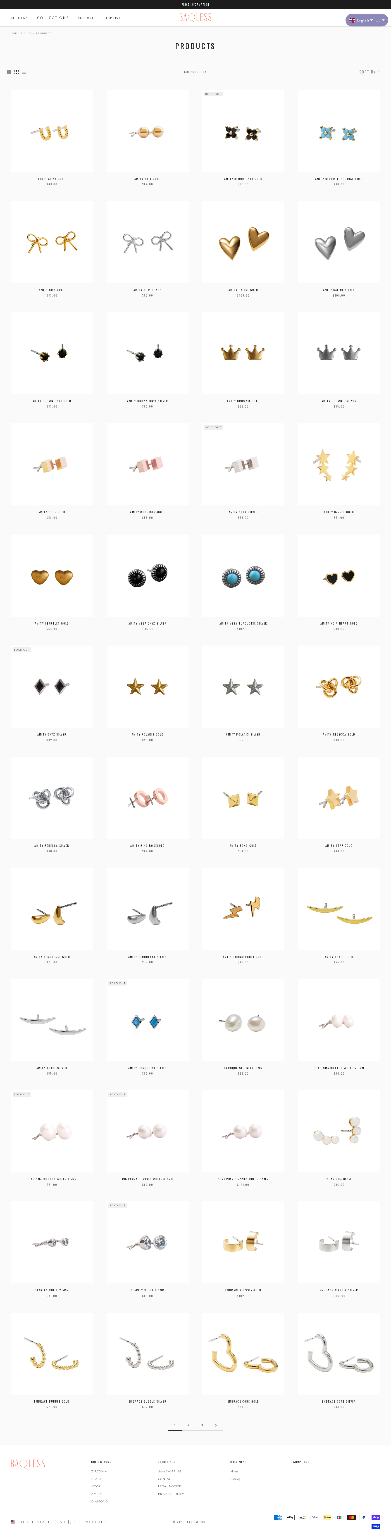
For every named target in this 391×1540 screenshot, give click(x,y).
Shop (27, 33)
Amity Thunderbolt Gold (243, 957)
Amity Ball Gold (147, 179)
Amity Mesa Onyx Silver (148, 623)
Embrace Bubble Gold (51, 1401)
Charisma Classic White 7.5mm (243, 1179)
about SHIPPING (169, 1471)
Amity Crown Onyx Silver (147, 401)
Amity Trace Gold (339, 957)
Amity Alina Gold (52, 179)
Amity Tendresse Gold (52, 957)
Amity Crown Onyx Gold (52, 401)
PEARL (96, 1478)
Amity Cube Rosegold (147, 512)
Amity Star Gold (339, 845)
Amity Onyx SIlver (52, 734)
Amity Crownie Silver (339, 401)
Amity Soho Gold (243, 845)
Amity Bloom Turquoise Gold (339, 179)
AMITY (96, 1494)
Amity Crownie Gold (243, 401)
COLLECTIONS (53, 17)
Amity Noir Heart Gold (339, 623)
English (93, 1521)
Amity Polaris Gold (148, 734)
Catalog (235, 1478)
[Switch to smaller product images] (16, 72)
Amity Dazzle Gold (339, 512)
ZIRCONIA (99, 1471)
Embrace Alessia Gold (243, 1290)
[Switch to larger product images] (9, 72)
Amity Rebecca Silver (51, 845)
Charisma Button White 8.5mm (52, 1179)
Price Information (195, 4)
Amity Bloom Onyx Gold (243, 179)
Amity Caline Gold (243, 290)
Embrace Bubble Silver (147, 1401)
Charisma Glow (339, 1179)
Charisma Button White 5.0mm (339, 1068)
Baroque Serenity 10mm (243, 1068)
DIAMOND (99, 1501)
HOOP (96, 1486)
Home (15, 33)
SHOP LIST (111, 18)
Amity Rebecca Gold (339, 734)
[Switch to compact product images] (24, 72)
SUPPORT (86, 18)
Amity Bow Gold (52, 290)
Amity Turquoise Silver (147, 1068)
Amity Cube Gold (51, 512)
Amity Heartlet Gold (52, 623)
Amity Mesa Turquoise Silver (243, 623)
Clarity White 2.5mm (52, 1290)
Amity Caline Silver (339, 290)
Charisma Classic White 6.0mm (147, 1179)
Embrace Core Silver (339, 1401)
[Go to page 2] (216, 1425)
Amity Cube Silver (243, 512)
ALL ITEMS (19, 18)
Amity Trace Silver (52, 1068)
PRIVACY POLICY (171, 1494)
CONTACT (165, 1478)
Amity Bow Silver (148, 290)
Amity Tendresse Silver (147, 957)
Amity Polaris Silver (243, 734)
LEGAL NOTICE (169, 1486)
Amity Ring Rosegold (147, 845)
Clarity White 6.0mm (148, 1290)
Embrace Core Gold (243, 1401)
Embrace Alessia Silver (339, 1290)
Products (43, 33)
